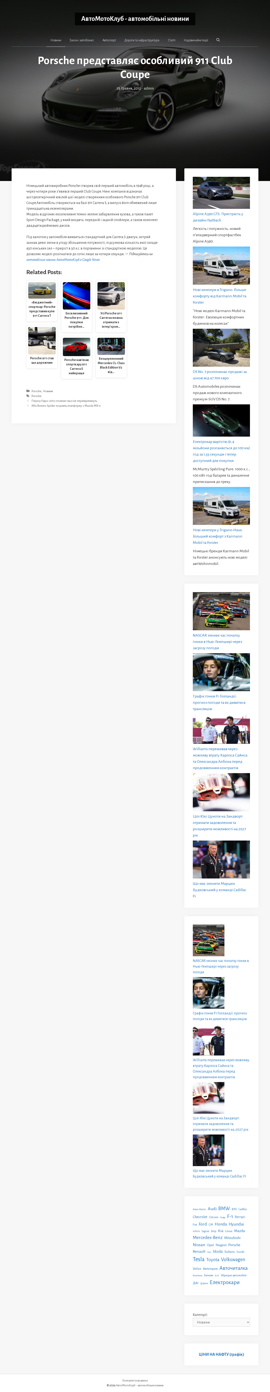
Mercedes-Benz (208, 1237)
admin (149, 88)
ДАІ (195, 1283)
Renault (199, 1251)
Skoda (218, 1251)
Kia (220, 1231)
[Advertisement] (135, 123)
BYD (234, 1209)
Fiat (195, 1224)
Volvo (197, 1269)
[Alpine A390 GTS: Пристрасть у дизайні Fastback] (221, 194)
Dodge (222, 1217)
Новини (55, 40)
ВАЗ (217, 1275)
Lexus (228, 1231)
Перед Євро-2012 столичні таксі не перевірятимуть (64, 400)
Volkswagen (233, 1259)
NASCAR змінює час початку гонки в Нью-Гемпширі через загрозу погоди (217, 641)
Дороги (204, 1283)
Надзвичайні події (196, 40)
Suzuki (240, 1251)
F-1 (230, 1216)
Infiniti (196, 1231)
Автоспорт (109, 40)
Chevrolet (200, 1217)
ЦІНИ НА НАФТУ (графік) (221, 1354)
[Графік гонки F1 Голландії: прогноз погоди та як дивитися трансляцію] (221, 673)
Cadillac (242, 1209)
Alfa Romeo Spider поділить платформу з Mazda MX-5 (66, 406)
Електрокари (225, 1282)
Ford (203, 1224)
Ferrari (240, 1217)
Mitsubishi (232, 1238)
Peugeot (221, 1245)
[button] (218, 40)
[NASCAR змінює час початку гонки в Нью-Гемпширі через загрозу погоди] (221, 612)
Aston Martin (199, 1209)
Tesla (199, 1259)
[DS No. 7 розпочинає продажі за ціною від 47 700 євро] (221, 349)
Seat (209, 1252)
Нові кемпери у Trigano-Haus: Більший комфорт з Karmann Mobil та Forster (218, 536)
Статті (171, 40)
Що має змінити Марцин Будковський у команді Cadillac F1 (219, 889)
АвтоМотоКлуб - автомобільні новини (135, 18)
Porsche (36, 391)
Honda (221, 1224)
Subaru (229, 1251)
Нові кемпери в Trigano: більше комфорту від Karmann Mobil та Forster (219, 296)
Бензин (208, 1275)
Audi (212, 1208)
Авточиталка (233, 1268)
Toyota (212, 1259)
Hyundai (236, 1224)
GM (211, 1224)
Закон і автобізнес (82, 40)
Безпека (197, 1275)
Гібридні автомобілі (233, 1275)
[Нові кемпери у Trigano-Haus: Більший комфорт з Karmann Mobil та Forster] (221, 507)
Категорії (200, 1315)
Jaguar (205, 1231)
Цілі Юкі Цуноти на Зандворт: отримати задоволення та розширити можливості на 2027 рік (220, 1124)
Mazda (239, 1231)
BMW (224, 1208)
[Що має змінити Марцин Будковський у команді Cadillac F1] (221, 860)
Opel (210, 1245)
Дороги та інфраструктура (141, 40)
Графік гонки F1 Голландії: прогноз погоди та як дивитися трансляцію (219, 702)
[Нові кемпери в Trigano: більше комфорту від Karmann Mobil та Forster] (221, 266)
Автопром (210, 1268)
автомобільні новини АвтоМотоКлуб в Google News (63, 260)
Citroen (213, 1217)
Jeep (213, 1231)
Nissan (199, 1244)
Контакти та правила (135, 1380)
